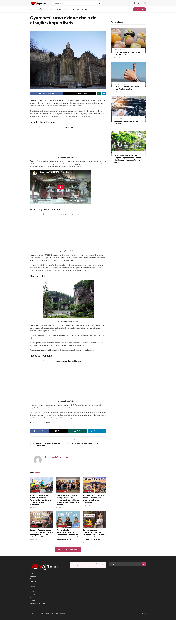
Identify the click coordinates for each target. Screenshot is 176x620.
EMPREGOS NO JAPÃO (79, 9)
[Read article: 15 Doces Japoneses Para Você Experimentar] (128, 40)
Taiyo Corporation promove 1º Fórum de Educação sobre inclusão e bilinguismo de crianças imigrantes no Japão (94, 534)
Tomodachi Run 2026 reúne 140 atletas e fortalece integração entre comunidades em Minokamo (41, 500)
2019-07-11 (118, 126)
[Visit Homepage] (39, 3)
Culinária (32, 586)
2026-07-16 (34, 507)
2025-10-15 (34, 539)
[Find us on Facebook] (134, 3)
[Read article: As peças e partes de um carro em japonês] (128, 109)
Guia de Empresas (54, 9)
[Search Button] (100, 3)
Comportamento (119, 49)
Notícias (40, 9)
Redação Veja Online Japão (56, 457)
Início (32, 9)
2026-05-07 (60, 507)
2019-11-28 (118, 91)
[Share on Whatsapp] (99, 93)
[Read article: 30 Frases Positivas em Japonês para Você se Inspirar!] (128, 74)
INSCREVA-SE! (139, 9)
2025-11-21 (87, 505)
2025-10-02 (87, 542)
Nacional (32, 591)
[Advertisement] (127, 582)
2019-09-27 (118, 57)
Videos (66, 9)
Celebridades (62, 491)
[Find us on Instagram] (138, 3)
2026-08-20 (118, 165)
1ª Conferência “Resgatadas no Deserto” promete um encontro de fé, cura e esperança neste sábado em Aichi (67, 534)
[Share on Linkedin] (104, 93)
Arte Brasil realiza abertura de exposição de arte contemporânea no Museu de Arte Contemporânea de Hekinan (68, 500)
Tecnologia (33, 594)
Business (34, 526)
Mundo (32, 589)
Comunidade (36, 491)
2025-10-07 (60, 542)
